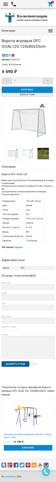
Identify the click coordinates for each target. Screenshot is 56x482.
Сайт (4, 303)
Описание (9, 166)
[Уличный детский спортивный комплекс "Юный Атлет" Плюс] (28, 416)
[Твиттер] (23, 465)
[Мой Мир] (13, 55)
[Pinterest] (29, 465)
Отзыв (5, 334)
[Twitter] (6, 55)
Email (4, 293)
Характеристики (13, 260)
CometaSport (10, 476)
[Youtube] (41, 465)
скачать (19, 247)
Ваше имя (6, 283)
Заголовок (6, 316)
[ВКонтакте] (3, 55)
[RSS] (35, 465)
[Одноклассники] (10, 55)
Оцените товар (9, 327)
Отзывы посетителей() (19, 275)
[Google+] (11, 465)
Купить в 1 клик (27, 94)
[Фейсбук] (17, 465)
